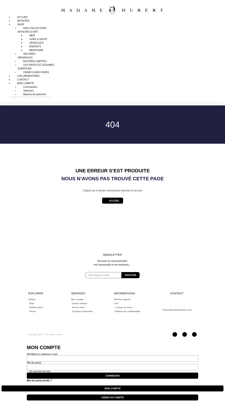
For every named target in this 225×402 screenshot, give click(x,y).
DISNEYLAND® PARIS (36, 72)
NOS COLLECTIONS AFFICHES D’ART (32, 30)
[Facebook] (184, 334)
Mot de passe (34, 363)
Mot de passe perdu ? (39, 380)
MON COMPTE (25, 83)
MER (32, 35)
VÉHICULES (36, 43)
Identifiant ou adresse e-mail (42, 354)
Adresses (28, 90)
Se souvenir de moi (39, 371)
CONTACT (23, 79)
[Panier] (198, 50)
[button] (31, 7)
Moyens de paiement (34, 94)
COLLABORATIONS (28, 76)
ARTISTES (23, 20)
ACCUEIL (22, 17)
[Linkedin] (194, 334)
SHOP (20, 24)
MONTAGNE (36, 50)
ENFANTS (35, 46)
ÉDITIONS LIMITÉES (35, 61)
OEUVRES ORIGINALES (27, 56)
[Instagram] (174, 334)
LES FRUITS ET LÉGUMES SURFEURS (36, 67)
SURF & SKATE (38, 39)
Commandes (30, 87)
